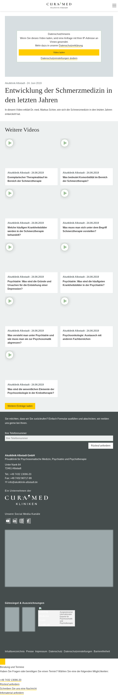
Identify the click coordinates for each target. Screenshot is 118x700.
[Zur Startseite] (59, 5)
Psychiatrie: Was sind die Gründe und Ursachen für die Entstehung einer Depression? (29, 285)
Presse (30, 651)
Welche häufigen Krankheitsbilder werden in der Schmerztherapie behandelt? (27, 231)
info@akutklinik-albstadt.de (23, 482)
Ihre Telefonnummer (16, 433)
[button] (114, 5)
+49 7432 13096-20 (20, 474)
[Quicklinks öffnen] (2, 662)
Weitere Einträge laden (20, 406)
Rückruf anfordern (100, 445)
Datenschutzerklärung (71, 45)
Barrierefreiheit (102, 651)
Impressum (41, 651)
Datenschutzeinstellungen (78, 651)
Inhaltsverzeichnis (15, 651)
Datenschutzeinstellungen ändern (59, 58)
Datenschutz (55, 651)
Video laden (59, 52)
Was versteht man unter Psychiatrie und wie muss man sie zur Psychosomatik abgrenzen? (31, 339)
